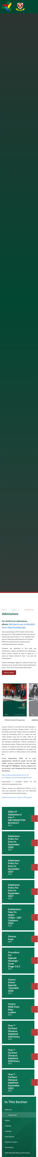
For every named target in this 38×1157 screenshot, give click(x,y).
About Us (15, 610)
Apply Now (9, 672)
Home (4, 610)
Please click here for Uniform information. (17, 797)
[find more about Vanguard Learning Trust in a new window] (6, 7)
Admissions (29, 610)
